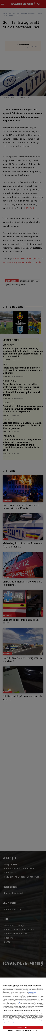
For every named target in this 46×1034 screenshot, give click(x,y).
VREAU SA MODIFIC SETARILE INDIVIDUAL (23, 1030)
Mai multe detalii (32, 992)
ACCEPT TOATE (23, 1027)
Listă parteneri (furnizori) (8, 1022)
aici (19, 1002)
